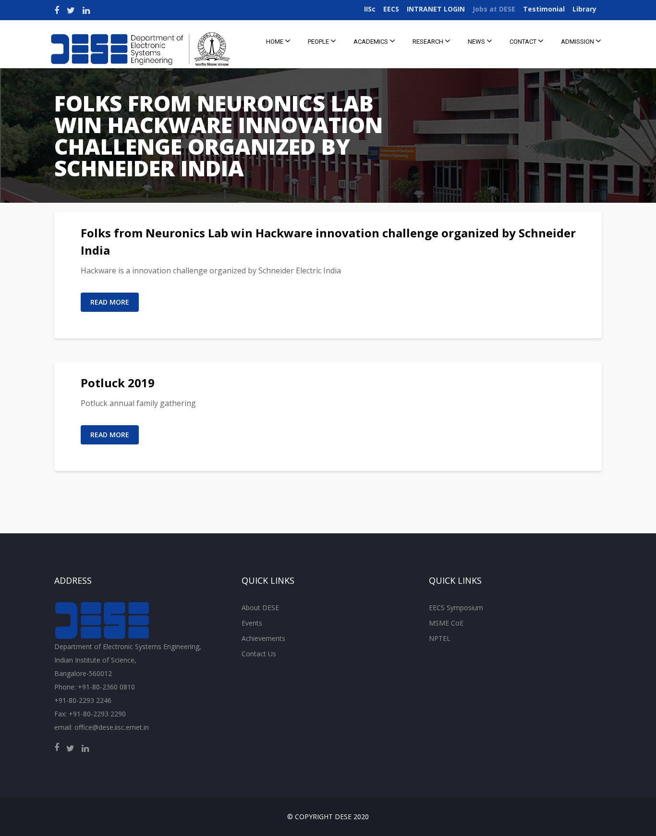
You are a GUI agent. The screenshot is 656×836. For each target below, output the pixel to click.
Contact (524, 41)
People (319, 41)
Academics (371, 41)
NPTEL (439, 638)
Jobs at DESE (494, 8)
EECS (391, 8)
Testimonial (544, 8)
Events (252, 622)
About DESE (260, 607)
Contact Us (259, 653)
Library (584, 8)
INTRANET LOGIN (436, 8)
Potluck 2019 (118, 383)
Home (275, 41)
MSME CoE (446, 622)
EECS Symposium (456, 607)
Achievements (263, 638)
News (477, 41)
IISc (370, 8)
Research (429, 41)
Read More (109, 302)
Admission (578, 41)
